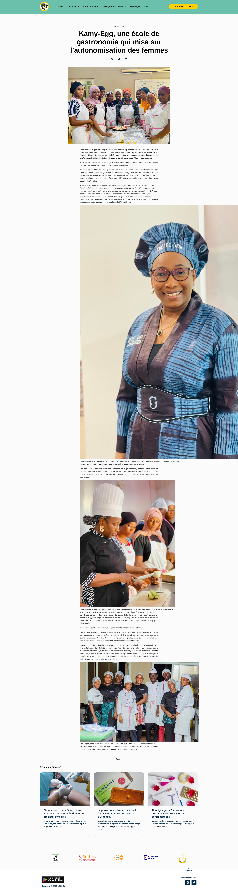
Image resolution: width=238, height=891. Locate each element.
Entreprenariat (89, 6)
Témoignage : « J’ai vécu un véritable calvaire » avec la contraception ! (168, 813)
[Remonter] (189, 869)
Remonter (188, 871)
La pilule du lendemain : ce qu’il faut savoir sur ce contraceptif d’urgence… (117, 813)
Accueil (60, 6)
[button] (112, 59)
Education (71, 6)
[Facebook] (187, 882)
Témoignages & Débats (113, 6)
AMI (146, 6)
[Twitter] (194, 882)
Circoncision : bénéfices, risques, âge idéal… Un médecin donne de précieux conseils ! (64, 813)
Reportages (135, 6)
